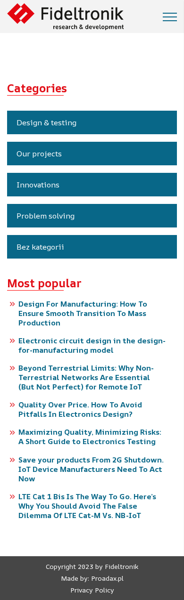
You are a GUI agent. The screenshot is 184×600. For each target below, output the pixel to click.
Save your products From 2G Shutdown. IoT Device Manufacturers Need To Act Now (91, 469)
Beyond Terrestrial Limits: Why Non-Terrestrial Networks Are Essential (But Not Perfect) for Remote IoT (86, 377)
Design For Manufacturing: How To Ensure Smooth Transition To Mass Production (82, 313)
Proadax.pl (107, 578)
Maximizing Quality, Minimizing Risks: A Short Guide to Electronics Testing (89, 436)
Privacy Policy (92, 589)
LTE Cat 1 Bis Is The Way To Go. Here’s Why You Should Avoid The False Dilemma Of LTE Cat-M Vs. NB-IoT (87, 505)
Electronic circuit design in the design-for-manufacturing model (92, 345)
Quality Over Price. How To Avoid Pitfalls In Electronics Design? (80, 409)
